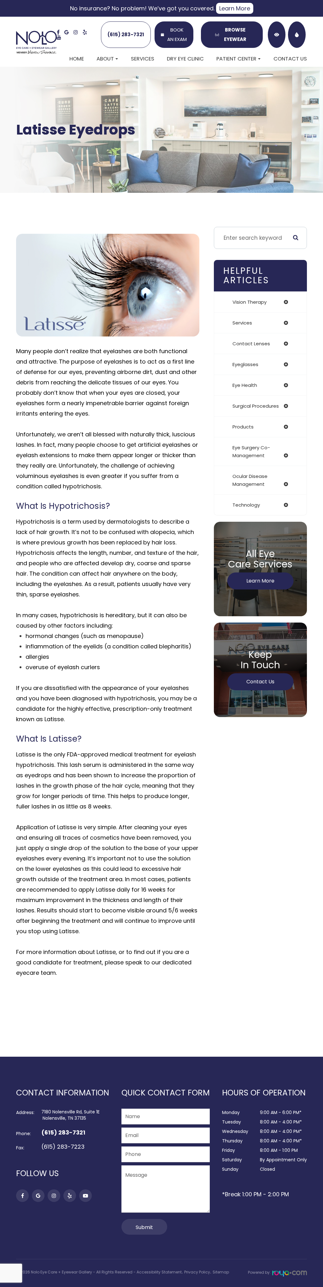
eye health (244, 385)
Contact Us (290, 58)
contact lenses (251, 343)
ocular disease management (249, 480)
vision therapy (249, 302)
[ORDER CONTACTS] (276, 34)
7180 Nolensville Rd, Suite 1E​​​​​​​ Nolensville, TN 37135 (70, 1115)
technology (246, 505)
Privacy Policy (197, 1272)
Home (76, 58)
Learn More (234, 8)
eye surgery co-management (251, 451)
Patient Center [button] (236, 58)
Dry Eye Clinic (185, 58)
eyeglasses (245, 364)
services (242, 322)
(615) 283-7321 (126, 34)
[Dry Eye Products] (297, 34)
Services (142, 58)
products (243, 426)
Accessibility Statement (159, 1272)
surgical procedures (255, 406)
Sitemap (221, 1272)
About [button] (105, 58)
